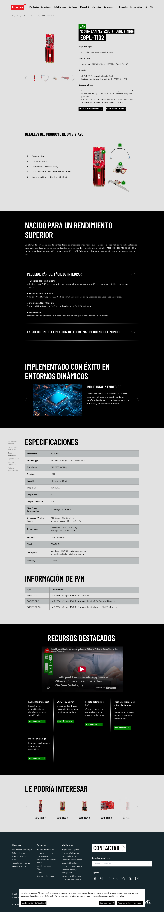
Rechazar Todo (106, 903)
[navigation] (60, 7)
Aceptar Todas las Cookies (129, 903)
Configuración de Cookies (33, 903)
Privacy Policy (118, 896)
